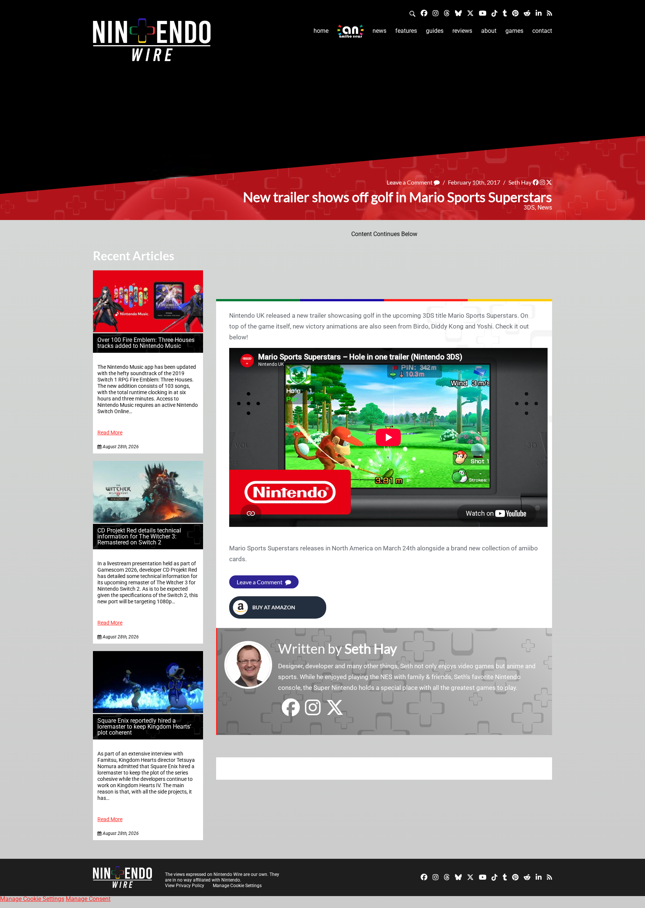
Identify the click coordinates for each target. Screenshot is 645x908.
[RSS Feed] (549, 12)
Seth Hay (520, 182)
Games (514, 30)
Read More (109, 433)
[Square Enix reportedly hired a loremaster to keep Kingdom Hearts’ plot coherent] (148, 710)
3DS (529, 207)
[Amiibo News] (350, 31)
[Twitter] (470, 12)
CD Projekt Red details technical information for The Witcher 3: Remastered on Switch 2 (139, 536)
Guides (434, 30)
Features (406, 30)
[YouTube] (482, 12)
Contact (542, 30)
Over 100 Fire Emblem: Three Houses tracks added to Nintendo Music (145, 342)
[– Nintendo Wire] (152, 42)
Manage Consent (88, 898)
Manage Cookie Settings (237, 885)
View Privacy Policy (184, 885)
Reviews (462, 30)
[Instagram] (436, 12)
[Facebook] (424, 12)
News (379, 30)
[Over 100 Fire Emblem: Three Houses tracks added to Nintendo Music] (148, 330)
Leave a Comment (410, 182)
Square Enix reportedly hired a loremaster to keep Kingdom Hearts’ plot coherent (144, 726)
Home (321, 30)
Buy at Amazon (273, 607)
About (488, 30)
